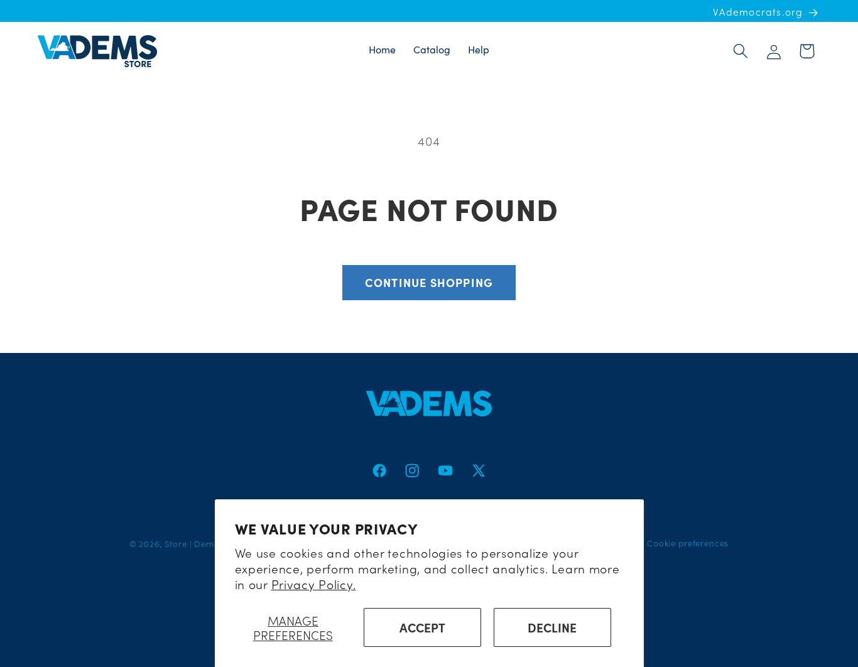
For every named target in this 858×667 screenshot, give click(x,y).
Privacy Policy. (313, 583)
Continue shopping (429, 282)
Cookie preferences (688, 543)
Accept (422, 627)
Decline (552, 627)
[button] (740, 51)
